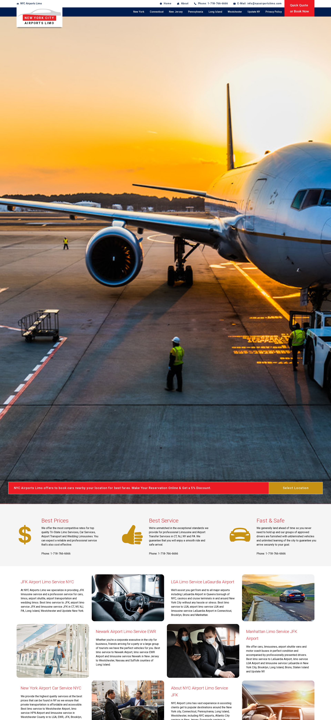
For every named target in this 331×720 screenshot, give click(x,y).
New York (138, 11)
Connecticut (156, 11)
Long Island (215, 11)
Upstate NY (254, 11)
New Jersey (176, 11)
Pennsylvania (195, 11)
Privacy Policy (273, 11)
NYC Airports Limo (31, 3)
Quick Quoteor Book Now (299, 8)
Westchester (235, 11)
